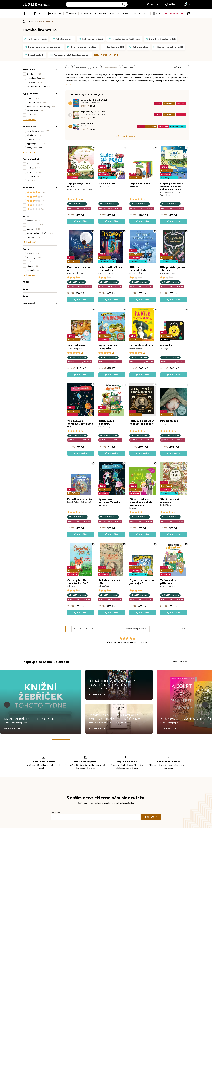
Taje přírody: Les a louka (93, 112)
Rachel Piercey (166, 505)
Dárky (125, 13)
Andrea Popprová (74, 349)
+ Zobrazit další (29, 120)
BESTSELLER (169, 103)
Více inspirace (180, 662)
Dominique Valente (106, 273)
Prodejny (136, 13)
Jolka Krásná (103, 586)
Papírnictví (114, 13)
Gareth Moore (135, 427)
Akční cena (181, 103)
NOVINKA (165, 339)
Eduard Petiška (135, 273)
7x (82, 277)
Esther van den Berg (75, 273)
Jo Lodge (164, 349)
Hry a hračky (86, 13)
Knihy (28, 13)
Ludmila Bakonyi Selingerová (79, 502)
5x (175, 277)
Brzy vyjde (128, 67)
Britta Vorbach (87, 114)
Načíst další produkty (126, 136)
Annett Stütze (99, 114)
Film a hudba (100, 13)
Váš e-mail (55, 812)
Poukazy (72, 13)
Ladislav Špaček (136, 508)
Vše (69, 67)
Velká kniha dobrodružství (94, 100)
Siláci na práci (87, 123)
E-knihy (41, 13)
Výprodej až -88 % (178, 126)
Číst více (69, 85)
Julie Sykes (71, 586)
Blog (146, 13)
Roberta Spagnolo (106, 427)
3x (82, 199)
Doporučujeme (112, 67)
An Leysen (164, 424)
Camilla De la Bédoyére (90, 103)
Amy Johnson (86, 126)
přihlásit (151, 817)
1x (113, 277)
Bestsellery (81, 67)
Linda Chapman (135, 349)
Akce (158, 13)
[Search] (123, 4)
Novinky (96, 67)
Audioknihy (56, 13)
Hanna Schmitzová (167, 193)
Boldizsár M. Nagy (167, 273)
